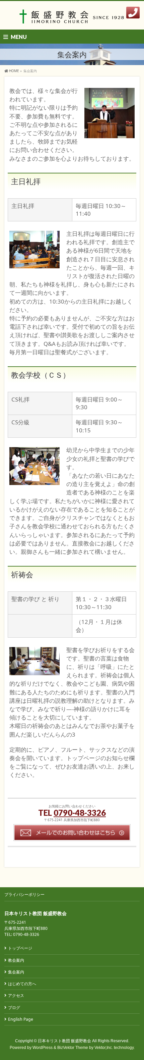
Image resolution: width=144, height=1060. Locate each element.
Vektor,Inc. (103, 1047)
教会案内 (16, 960)
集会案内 (16, 972)
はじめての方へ (22, 984)
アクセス (16, 995)
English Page (20, 1019)
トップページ (20, 948)
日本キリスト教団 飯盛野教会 (64, 1041)
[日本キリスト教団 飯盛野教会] (72, 18)
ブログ (14, 1007)
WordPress (42, 1047)
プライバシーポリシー (24, 894)
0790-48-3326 (80, 812)
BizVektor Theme (72, 1047)
